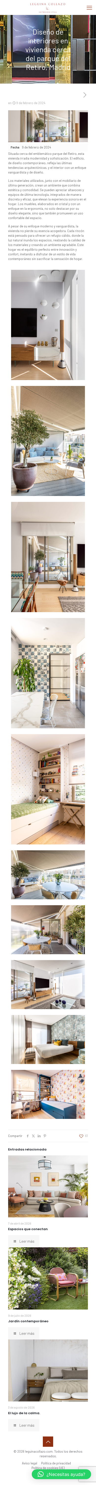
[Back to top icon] (48, 1441)
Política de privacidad (56, 1463)
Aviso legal (29, 1463)
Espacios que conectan (28, 1229)
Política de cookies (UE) (48, 1468)
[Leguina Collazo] (48, 7)
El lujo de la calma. (24, 1413)
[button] (61, 1474)
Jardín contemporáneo (28, 1321)
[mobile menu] (89, 7)
